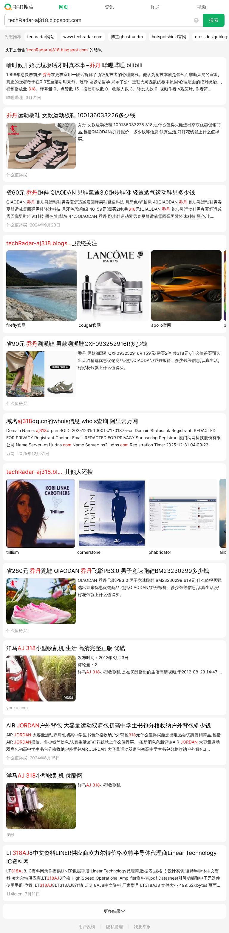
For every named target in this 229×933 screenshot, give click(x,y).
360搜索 (20, 7)
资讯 (109, 7)
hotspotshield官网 (169, 36)
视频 (201, 7)
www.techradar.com (82, 36)
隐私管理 (114, 926)
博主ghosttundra (127, 36)
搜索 (214, 20)
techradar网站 (41, 36)
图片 (155, 7)
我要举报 (142, 926)
